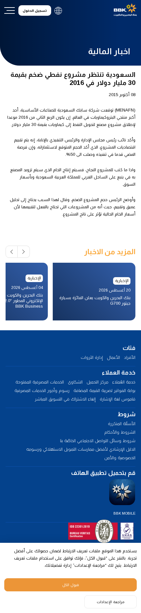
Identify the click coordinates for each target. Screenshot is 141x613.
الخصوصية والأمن (119, 457)
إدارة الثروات (92, 357)
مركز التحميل (97, 381)
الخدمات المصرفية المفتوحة (39, 381)
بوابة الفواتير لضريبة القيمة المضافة (104, 390)
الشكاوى (75, 381)
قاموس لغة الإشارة (117, 399)
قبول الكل (70, 585)
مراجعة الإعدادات (110, 602)
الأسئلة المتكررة (121, 423)
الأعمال (113, 357)
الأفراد (129, 357)
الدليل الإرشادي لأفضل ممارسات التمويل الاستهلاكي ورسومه (80, 449)
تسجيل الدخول (35, 10)
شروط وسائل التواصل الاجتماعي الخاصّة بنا (97, 440)
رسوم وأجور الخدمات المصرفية (42, 390)
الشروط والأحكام (119, 432)
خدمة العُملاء (123, 381)
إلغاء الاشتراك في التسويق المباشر (65, 399)
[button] (24, 252)
